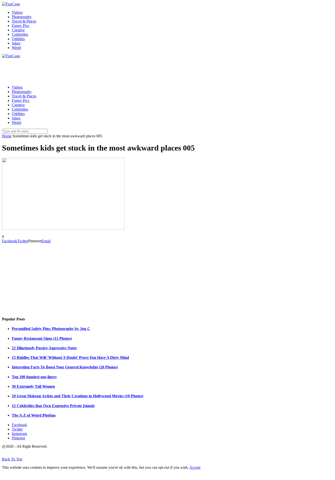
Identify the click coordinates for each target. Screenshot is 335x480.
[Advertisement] (91, 69)
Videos (17, 12)
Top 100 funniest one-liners (34, 377)
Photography (22, 17)
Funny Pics (20, 25)
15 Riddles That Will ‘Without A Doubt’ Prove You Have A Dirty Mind (70, 357)
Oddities (18, 39)
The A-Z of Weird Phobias (34, 415)
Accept (194, 467)
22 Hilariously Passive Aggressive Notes (44, 348)
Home (7, 136)
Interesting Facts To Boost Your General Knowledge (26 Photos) (65, 367)
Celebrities (20, 34)
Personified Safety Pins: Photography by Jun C (51, 329)
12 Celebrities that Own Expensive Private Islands (53, 406)
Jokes (16, 43)
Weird (16, 48)
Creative (18, 30)
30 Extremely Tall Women (33, 386)
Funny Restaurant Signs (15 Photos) (42, 338)
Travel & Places (24, 21)
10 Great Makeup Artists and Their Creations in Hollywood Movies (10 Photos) (77, 396)
